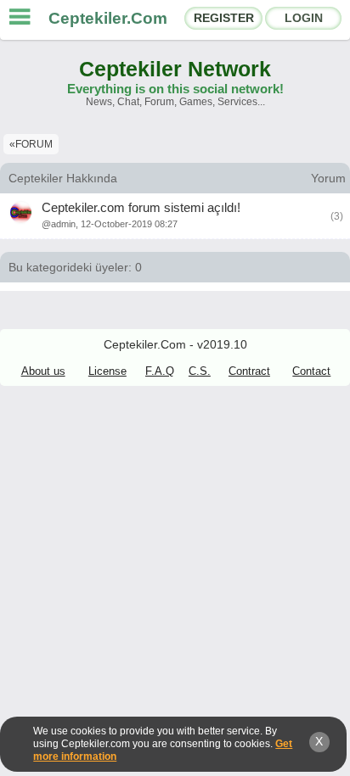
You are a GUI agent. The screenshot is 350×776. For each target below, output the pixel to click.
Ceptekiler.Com (107, 18)
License (107, 371)
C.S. (200, 371)
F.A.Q (159, 371)
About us (43, 371)
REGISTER (224, 18)
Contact (311, 371)
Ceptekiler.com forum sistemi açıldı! (141, 207)
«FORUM (31, 144)
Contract (249, 371)
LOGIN (304, 18)
